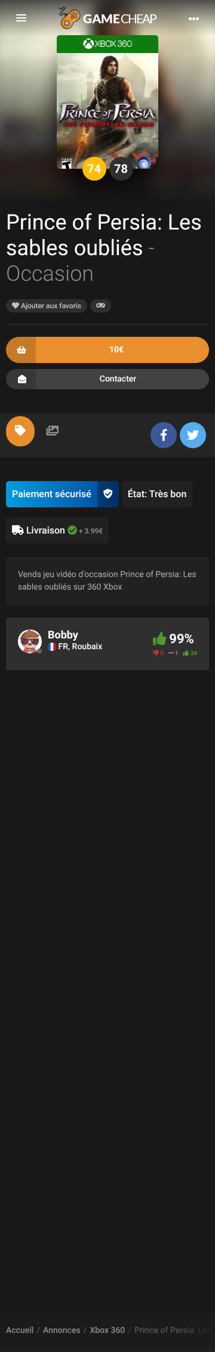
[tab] (20, 431)
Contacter (118, 379)
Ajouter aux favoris (50, 306)
